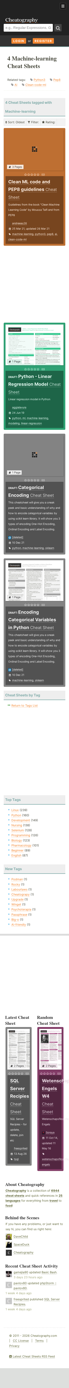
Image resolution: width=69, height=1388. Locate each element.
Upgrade (17, 899)
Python (16, 815)
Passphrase (19, 914)
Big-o (15, 919)
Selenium (17, 830)
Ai (16, 85)
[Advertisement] (29, 6)
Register (43, 41)
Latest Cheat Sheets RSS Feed (33, 1356)
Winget (16, 904)
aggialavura (19, 407)
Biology (16, 840)
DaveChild (21, 1236)
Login (18, 41)
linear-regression (31, 423)
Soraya (50, 1132)
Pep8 (57, 80)
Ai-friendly (18, 924)
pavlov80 (20, 1283)
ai (56, 234)
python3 (40, 234)
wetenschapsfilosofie (55, 1159)
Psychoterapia (21, 909)
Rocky (15, 884)
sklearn (49, 548)
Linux (15, 810)
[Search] (58, 27)
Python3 (39, 80)
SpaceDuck (21, 1244)
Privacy (14, 1346)
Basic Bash (49, 1272)
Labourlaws (19, 889)
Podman (17, 879)
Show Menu (63, 6)
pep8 (50, 234)
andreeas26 (19, 223)
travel (53, 1200)
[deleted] (17, 537)
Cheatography (16, 1190)
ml (23, 418)
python (16, 418)
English (16, 855)
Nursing (16, 825)
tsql (16, 1159)
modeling (14, 423)
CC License (21, 1340)
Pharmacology (21, 845)
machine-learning (22, 234)
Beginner (17, 850)
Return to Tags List (24, 705)
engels (46, 1164)
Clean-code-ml (35, 85)
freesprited (20, 1148)
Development (20, 820)
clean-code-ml (17, 239)
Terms (39, 1340)
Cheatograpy (20, 894)
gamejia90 (21, 1272)
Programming (20, 835)
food (9, 1205)
